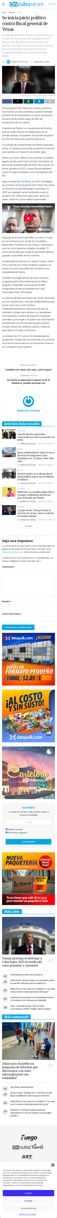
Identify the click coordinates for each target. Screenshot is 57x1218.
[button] (52, 1165)
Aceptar (28, 1193)
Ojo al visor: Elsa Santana (21, 1087)
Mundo (12, 12)
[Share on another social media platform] (50, 101)
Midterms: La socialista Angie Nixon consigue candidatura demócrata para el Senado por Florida (35, 495)
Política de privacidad (27, 1214)
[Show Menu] (3, 4)
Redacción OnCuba (20, 61)
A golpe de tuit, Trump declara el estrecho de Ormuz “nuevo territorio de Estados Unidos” (35, 513)
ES (49, 4)
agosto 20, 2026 (44, 483)
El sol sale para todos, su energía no (26, 974)
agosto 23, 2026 (44, 443)
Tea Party (25, 181)
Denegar (28, 1200)
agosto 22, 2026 (44, 465)
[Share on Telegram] (39, 101)
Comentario (9, 566)
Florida (21, 488)
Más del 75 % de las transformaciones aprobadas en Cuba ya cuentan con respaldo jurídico (30, 1113)
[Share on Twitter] (18, 101)
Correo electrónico (12, 613)
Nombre (7, 601)
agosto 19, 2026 (44, 501)
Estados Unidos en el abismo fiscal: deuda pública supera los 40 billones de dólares (35, 477)
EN (53, 4)
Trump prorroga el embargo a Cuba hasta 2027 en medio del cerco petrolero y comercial (22, 962)
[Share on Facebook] (7, 101)
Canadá (21, 431)
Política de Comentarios (13, 552)
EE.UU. (19, 12)
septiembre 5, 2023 (41, 62)
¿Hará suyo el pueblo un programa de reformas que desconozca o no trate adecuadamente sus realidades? (20, 1071)
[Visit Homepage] (26, 4)
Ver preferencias (29, 1208)
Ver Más (28, 526)
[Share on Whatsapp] (28, 101)
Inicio (4, 12)
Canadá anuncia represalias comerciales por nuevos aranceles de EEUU (36, 437)
